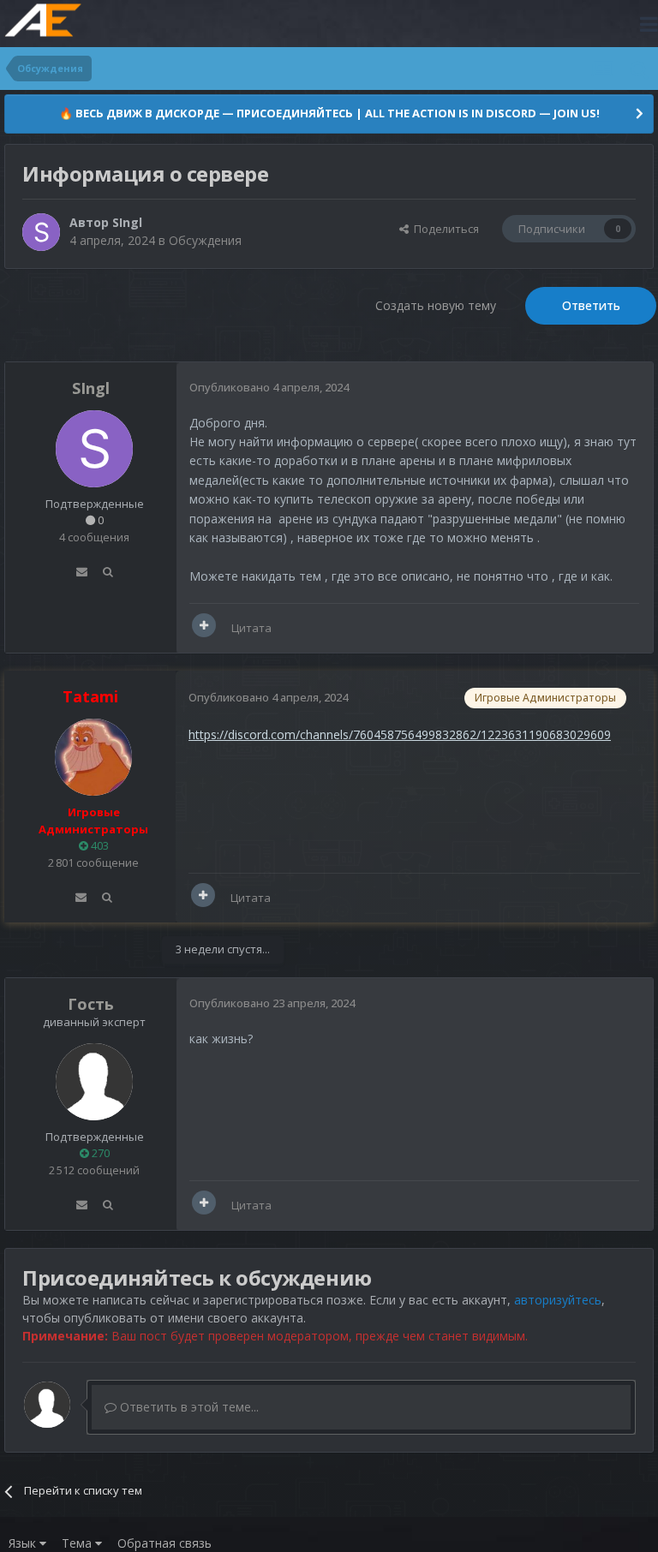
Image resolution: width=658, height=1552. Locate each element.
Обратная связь (164, 1543)
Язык (24, 1543)
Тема (78, 1543)
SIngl (127, 222)
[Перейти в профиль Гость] (94, 1081)
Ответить (591, 305)
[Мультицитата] (204, 625)
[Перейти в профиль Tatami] (93, 757)
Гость (91, 1004)
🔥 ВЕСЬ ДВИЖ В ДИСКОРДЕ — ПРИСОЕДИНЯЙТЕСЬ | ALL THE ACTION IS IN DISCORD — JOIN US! (329, 113)
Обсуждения (205, 240)
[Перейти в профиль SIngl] (41, 232)
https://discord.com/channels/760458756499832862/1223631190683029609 (399, 734)
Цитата (251, 628)
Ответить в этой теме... (188, 1407)
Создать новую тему (435, 305)
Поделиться (444, 228)
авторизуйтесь (557, 1300)
